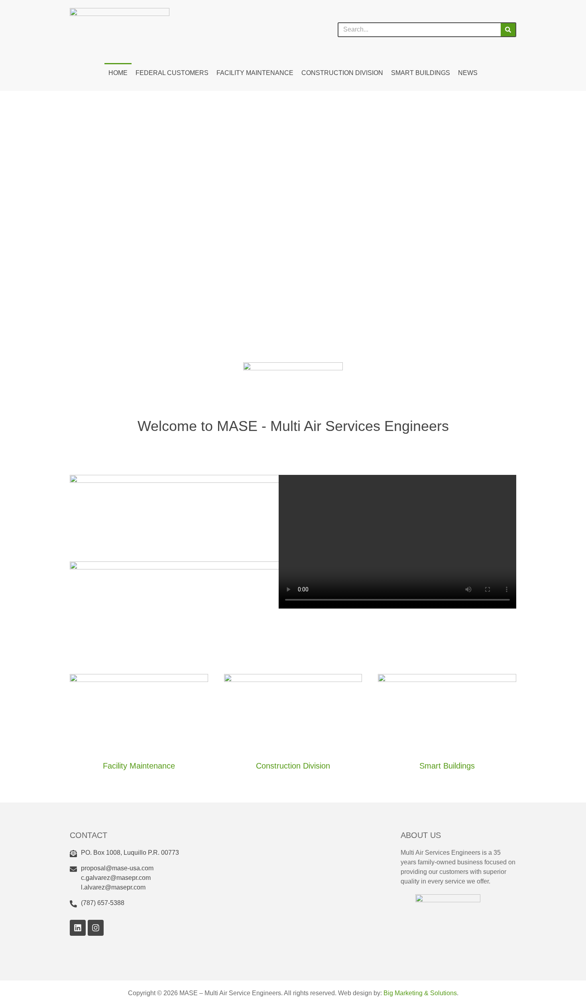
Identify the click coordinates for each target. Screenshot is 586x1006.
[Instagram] (96, 928)
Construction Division (342, 72)
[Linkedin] (78, 928)
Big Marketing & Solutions (420, 993)
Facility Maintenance (254, 72)
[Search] (508, 29)
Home (118, 72)
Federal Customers (172, 72)
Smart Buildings (420, 72)
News (468, 72)
